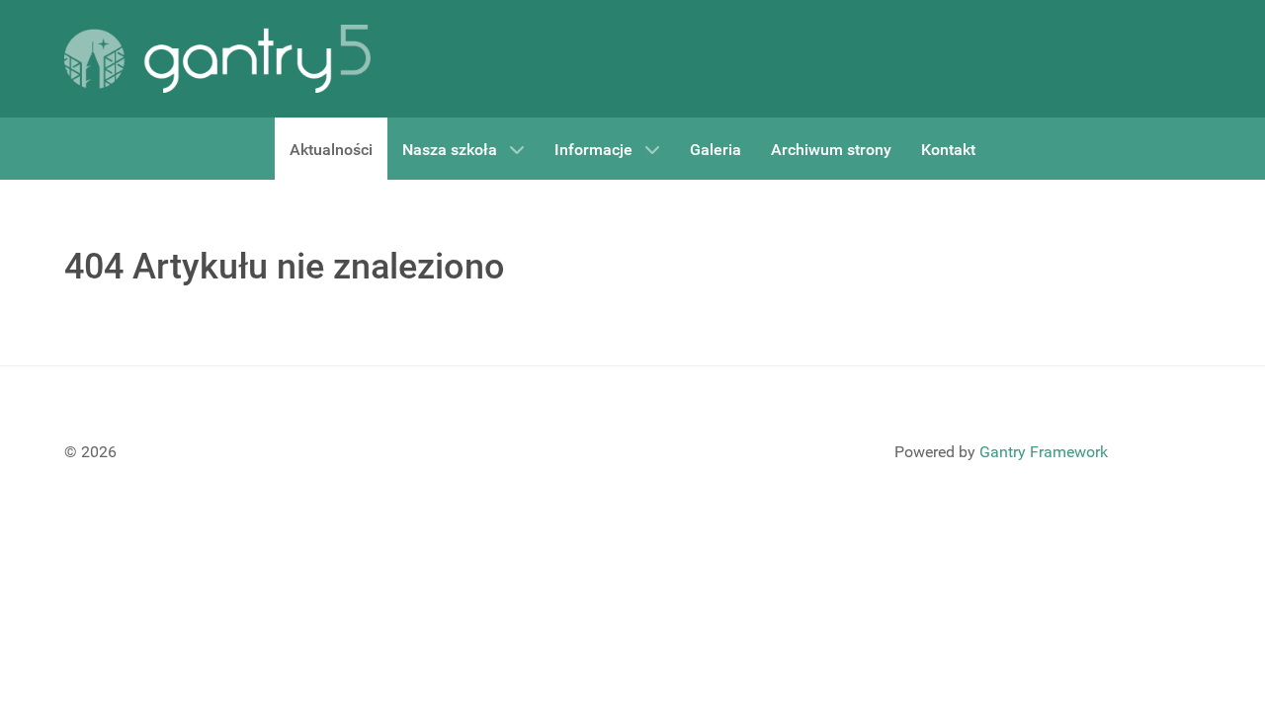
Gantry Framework (1043, 451)
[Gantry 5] (217, 59)
